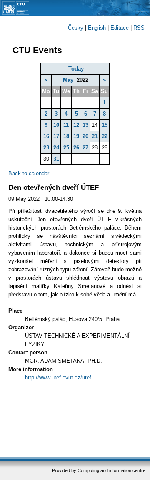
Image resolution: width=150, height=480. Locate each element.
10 (56, 125)
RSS (139, 28)
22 (105, 136)
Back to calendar (28, 173)
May (68, 80)
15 (105, 125)
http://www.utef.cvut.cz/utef (58, 377)
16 (46, 136)
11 (66, 125)
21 (95, 136)
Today (76, 69)
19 (76, 136)
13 (85, 125)
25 (66, 147)
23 (46, 147)
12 (76, 125)
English (97, 28)
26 (76, 147)
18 (66, 136)
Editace (119, 28)
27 (85, 147)
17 (56, 136)
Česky (75, 28)
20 (85, 136)
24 (56, 147)
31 (56, 159)
